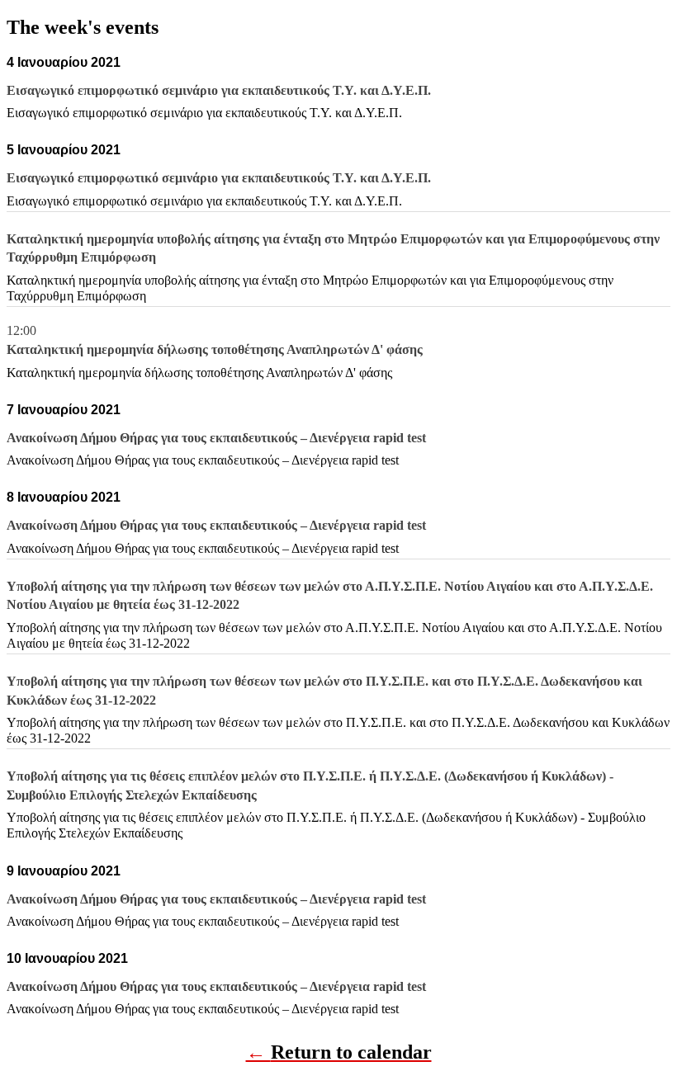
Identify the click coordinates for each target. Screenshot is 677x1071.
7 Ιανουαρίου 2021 (64, 410)
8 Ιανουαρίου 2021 (64, 497)
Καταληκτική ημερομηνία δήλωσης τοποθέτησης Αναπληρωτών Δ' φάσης (199, 373)
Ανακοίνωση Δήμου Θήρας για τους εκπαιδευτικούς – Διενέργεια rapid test (203, 460)
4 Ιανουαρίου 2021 (64, 62)
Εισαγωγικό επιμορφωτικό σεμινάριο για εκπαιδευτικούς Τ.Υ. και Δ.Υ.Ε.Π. (204, 113)
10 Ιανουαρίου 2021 (67, 958)
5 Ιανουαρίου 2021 (64, 150)
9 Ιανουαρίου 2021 (64, 871)
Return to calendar (351, 1052)
